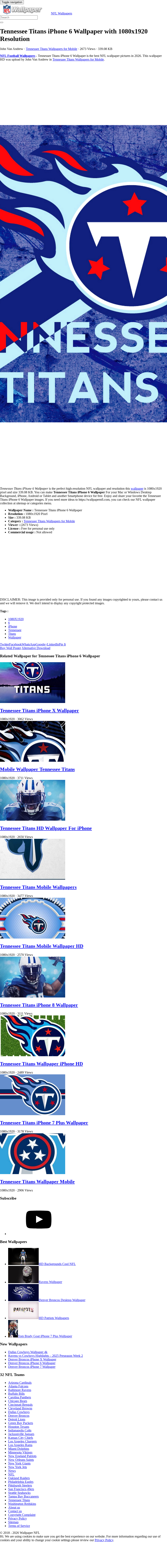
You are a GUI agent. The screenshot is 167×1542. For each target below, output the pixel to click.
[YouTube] (38, 1233)
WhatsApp (29, 644)
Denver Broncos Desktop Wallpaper (62, 1300)
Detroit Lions (16, 1419)
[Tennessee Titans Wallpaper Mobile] (32, 1173)
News (12, 1470)
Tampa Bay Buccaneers (23, 1496)
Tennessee (14, 630)
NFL (11, 1474)
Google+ (41, 644)
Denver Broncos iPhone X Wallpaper (32, 1359)
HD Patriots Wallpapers (54, 1318)
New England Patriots (22, 1456)
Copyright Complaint (21, 1515)
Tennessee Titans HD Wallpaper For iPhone (46, 828)
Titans (12, 633)
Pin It (62, 644)
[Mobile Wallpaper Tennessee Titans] (32, 760)
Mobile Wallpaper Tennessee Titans (37, 769)
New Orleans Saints (21, 1459)
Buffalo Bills (16, 1393)
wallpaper (137, 488)
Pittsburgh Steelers (20, 1485)
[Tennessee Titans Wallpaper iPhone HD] (32, 1055)
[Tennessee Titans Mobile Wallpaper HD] (32, 937)
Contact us (15, 1511)
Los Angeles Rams (20, 1445)
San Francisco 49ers (21, 1489)
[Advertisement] (83, 93)
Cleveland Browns (20, 1408)
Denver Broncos (18, 1415)
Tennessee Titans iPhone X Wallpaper (39, 710)
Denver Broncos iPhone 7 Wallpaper (31, 1366)
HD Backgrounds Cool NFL (57, 1264)
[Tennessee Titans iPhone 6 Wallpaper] (83, 274)
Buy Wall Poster (10, 648)
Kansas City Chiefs (20, 1437)
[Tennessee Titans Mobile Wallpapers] (32, 878)
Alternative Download (36, 648)
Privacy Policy (17, 1518)
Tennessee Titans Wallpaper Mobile (37, 1181)
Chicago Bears (17, 1401)
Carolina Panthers (19, 1397)
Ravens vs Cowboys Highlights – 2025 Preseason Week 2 (45, 1355)
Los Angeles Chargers (22, 1441)
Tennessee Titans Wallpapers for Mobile (51, 49)
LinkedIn (53, 644)
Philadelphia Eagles (20, 1481)
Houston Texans (18, 1426)
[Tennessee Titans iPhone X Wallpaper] (32, 702)
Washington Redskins (22, 1503)
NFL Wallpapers (61, 13)
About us (14, 1507)
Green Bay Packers (20, 1423)
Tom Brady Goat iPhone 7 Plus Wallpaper (45, 1336)
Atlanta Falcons (18, 1386)
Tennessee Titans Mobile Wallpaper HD (41, 946)
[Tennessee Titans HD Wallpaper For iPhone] (32, 819)
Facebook (15, 644)
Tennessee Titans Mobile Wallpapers (38, 887)
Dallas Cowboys (19, 1412)
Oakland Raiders (19, 1478)
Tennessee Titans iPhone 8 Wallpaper (39, 1005)
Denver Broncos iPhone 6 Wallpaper (31, 1363)
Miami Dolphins (18, 1448)
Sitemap (13, 1522)
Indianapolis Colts (19, 1430)
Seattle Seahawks (19, 1492)
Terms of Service (19, 1526)
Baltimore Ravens (19, 1390)
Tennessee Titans (19, 1500)
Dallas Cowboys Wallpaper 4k (27, 1352)
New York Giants (19, 1463)
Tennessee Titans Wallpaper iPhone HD (41, 1063)
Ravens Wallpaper (50, 1282)
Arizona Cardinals (20, 1382)
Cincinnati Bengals (20, 1404)
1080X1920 (16, 619)
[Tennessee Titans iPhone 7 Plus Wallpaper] (32, 1114)
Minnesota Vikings (20, 1452)
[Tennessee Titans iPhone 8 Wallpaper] (32, 996)
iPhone (12, 626)
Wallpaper (14, 637)
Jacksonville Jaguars (21, 1434)
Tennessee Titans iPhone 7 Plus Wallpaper (44, 1122)
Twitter (4, 644)
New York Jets (17, 1467)
